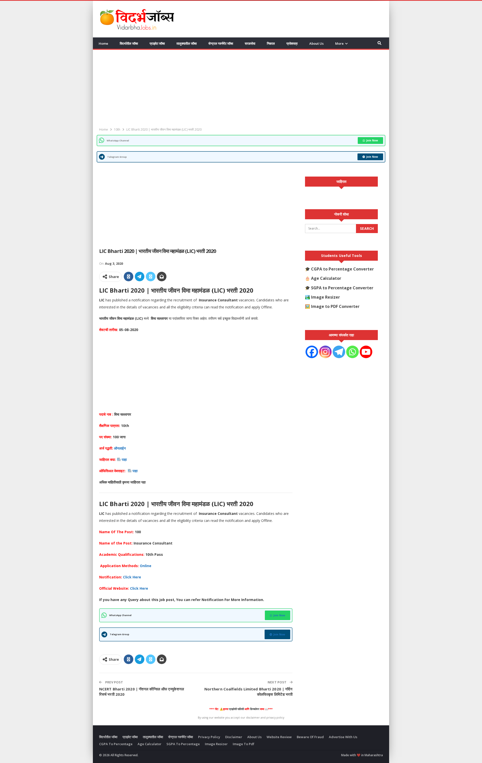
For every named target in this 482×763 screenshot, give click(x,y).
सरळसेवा (250, 43)
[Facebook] (312, 352)
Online (146, 565)
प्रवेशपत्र (292, 43)
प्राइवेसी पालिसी (236, 709)
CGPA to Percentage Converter (342, 269)
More (339, 43)
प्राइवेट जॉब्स (157, 43)
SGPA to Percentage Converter (342, 288)
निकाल (271, 43)
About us (316, 43)
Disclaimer (233, 737)
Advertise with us (343, 737)
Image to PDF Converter (335, 306)
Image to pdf (243, 744)
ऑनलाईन (120, 448)
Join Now (372, 140)
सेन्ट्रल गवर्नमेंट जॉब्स (220, 43)
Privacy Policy (209, 737)
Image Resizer (325, 297)
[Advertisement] (291, 18)
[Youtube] (366, 352)
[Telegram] (339, 352)
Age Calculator (326, 278)
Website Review (279, 737)
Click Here (139, 588)
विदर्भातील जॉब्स (129, 43)
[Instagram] (325, 352)
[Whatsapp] (352, 352)
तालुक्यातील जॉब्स (186, 43)
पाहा (125, 459)
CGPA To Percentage (116, 744)
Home (103, 43)
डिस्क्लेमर (254, 709)
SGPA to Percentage (183, 744)
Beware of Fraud (310, 737)
